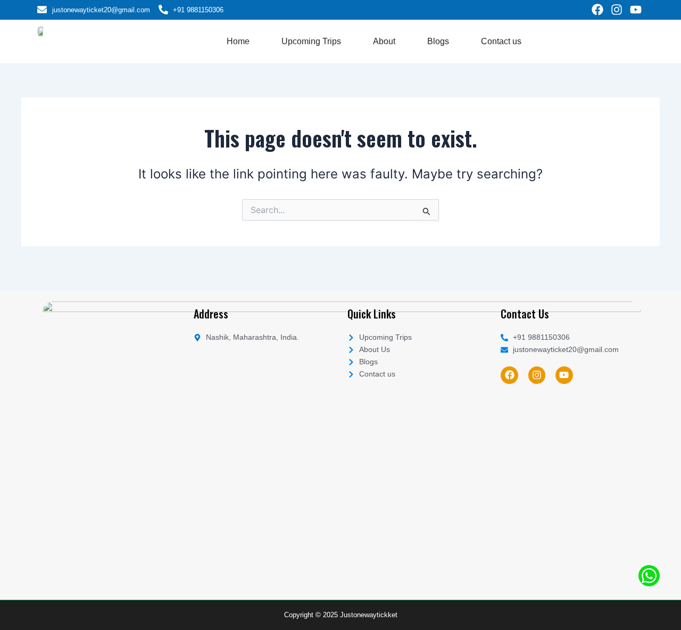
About (384, 41)
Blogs (438, 41)
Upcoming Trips (311, 41)
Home (238, 41)
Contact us (501, 41)
